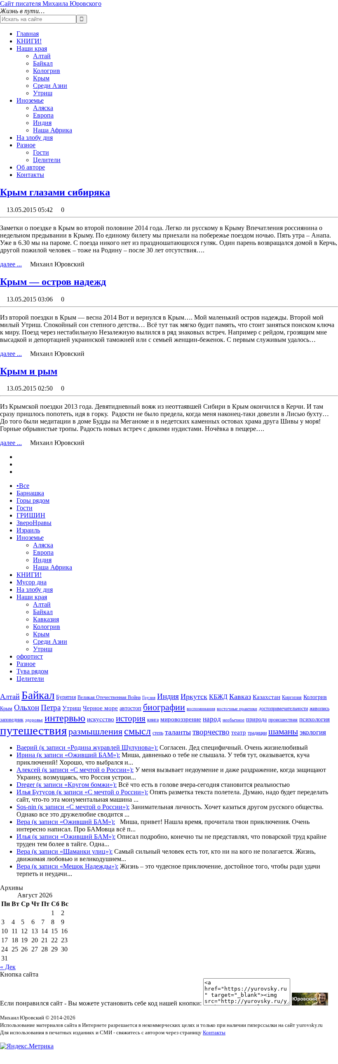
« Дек (8, 966)
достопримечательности (283, 708)
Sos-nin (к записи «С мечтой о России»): (72, 806)
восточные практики (237, 708)
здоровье (34, 720)
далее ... (11, 264)
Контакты (30, 174)
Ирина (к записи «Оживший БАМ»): (68, 754)
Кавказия (46, 619)
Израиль (28, 530)
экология (313, 732)
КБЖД (218, 696)
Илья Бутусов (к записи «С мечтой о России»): (82, 792)
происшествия (283, 720)
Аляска (43, 107)
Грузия (148, 697)
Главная (27, 33)
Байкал (43, 63)
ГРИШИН (30, 515)
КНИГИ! (29, 41)
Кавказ (240, 696)
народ (212, 719)
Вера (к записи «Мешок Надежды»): (67, 866)
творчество (211, 731)
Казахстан (266, 697)
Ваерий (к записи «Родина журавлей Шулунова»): (87, 747)
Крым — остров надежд (53, 281)
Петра (51, 707)
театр (238, 732)
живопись (319, 708)
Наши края (31, 48)
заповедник (11, 720)
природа (256, 719)
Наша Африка (52, 130)
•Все (22, 485)
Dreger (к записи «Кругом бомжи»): (66, 784)
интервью (65, 718)
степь (158, 733)
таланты (178, 732)
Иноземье (30, 100)
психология (314, 719)
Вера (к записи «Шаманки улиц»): (64, 851)
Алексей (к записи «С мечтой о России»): (75, 769)
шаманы (283, 731)
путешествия (33, 730)
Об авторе (30, 167)
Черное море (100, 708)
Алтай (42, 55)
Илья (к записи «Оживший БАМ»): (65, 836)
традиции (257, 733)
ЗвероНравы (34, 522)
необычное (233, 720)
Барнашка (30, 493)
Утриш (42, 93)
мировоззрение (180, 719)
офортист (29, 656)
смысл (137, 731)
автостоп (130, 708)
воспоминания (201, 708)
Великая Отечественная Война (109, 697)
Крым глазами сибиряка (55, 192)
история (131, 718)
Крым (41, 78)
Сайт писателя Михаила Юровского (50, 3)
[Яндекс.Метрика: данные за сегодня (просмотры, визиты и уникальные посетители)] (27, 1046)
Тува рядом (32, 671)
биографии (164, 707)
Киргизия (292, 697)
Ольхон (26, 707)
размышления (95, 732)
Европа (43, 115)
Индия (42, 122)
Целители (47, 159)
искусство (100, 719)
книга (153, 720)
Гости (41, 152)
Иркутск (194, 696)
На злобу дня (34, 137)
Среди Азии (50, 85)
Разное (25, 144)
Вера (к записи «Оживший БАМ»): (65, 821)
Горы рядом (32, 500)
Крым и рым (28, 371)
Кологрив (46, 70)
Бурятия (66, 697)
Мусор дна (31, 582)
